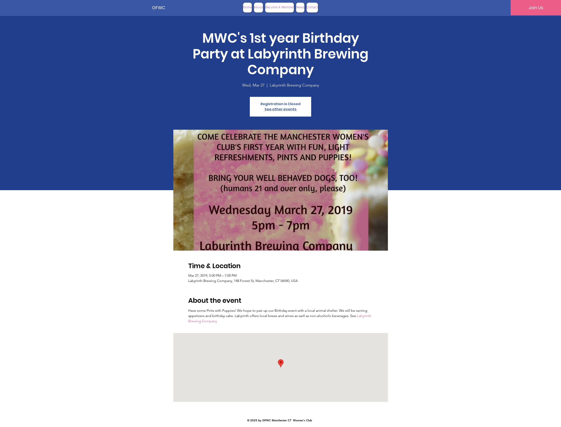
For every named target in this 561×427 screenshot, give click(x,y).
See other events (280, 109)
